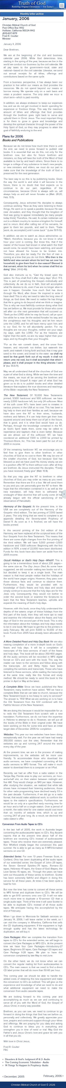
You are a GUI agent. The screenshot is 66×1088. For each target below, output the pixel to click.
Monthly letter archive (32, 14)
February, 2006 (52, 1076)
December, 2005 (14, 1076)
